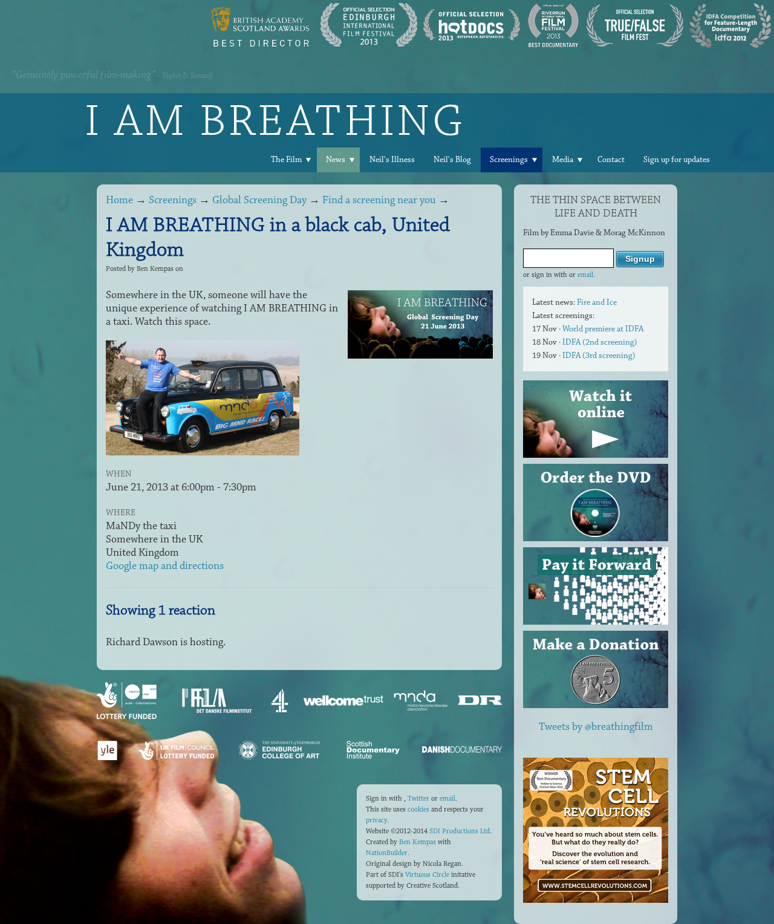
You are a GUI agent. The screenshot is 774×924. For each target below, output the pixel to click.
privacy (376, 820)
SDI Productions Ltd (459, 831)
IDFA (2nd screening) (599, 342)
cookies (418, 809)
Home (119, 200)
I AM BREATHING (275, 120)
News (335, 159)
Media (562, 159)
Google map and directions (165, 566)
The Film (286, 159)
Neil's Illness (392, 159)
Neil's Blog (452, 159)
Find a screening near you (379, 200)
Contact (611, 159)
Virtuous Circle (427, 874)
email (585, 274)
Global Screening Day (259, 200)
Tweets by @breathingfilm (596, 727)
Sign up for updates (676, 159)
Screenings (509, 159)
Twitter (418, 798)
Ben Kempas (417, 842)
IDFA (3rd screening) (599, 355)
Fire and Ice (597, 302)
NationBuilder (387, 852)
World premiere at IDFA (602, 329)
